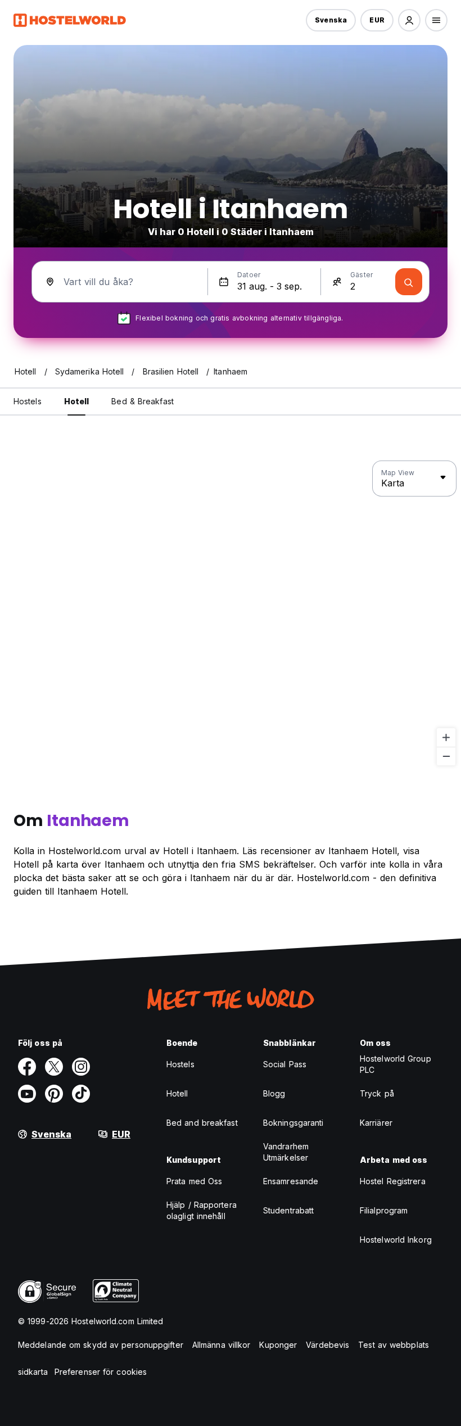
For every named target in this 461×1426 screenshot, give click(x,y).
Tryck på (377, 1093)
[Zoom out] (446, 756)
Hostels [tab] (27, 401)
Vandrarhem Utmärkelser (286, 1151)
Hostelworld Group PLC (395, 1064)
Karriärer (376, 1122)
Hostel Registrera (393, 1181)
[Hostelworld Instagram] (81, 1067)
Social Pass (284, 1064)
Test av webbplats (393, 1345)
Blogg (274, 1093)
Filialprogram (384, 1210)
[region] (230, 613)
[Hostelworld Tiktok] (81, 1094)
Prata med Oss (194, 1181)
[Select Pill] (409, 20)
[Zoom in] (446, 737)
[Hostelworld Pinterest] (54, 1094)
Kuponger (278, 1345)
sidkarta (33, 1372)
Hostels (180, 1064)
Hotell (177, 1093)
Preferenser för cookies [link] (101, 1372)
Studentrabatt (288, 1210)
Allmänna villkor (221, 1345)
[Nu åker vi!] (408, 281)
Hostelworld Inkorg (396, 1239)
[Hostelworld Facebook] (27, 1067)
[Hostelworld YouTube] (27, 1094)
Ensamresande (290, 1181)
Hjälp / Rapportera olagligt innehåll (201, 1210)
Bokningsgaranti (293, 1122)
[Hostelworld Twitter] (54, 1067)
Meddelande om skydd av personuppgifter (100, 1345)
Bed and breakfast (202, 1122)
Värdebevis (327, 1345)
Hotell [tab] (76, 401)
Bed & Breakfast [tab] (142, 401)
